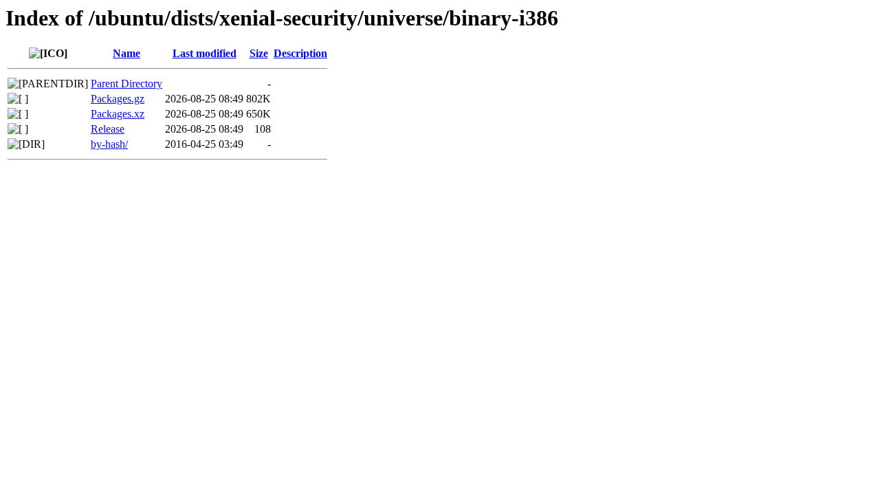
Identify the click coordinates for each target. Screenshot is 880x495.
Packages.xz (117, 114)
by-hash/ (109, 144)
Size (259, 53)
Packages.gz (117, 98)
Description (300, 53)
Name (126, 53)
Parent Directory (126, 83)
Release (107, 129)
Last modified (204, 53)
